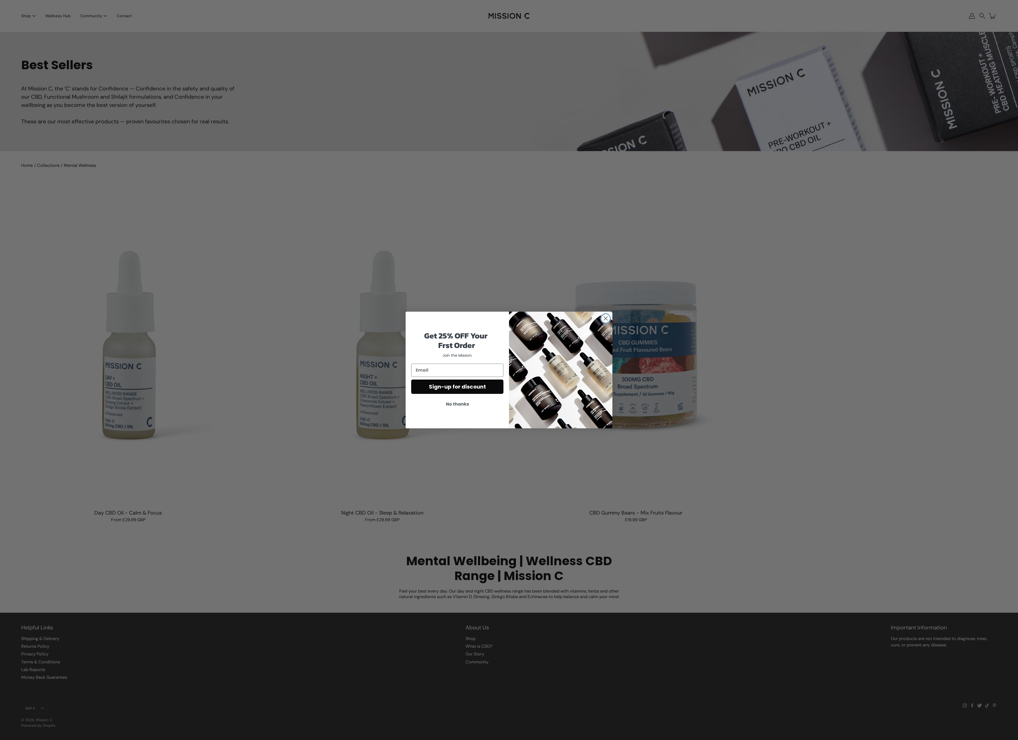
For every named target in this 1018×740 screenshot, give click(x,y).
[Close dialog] (605, 318)
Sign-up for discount (457, 386)
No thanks (457, 404)
